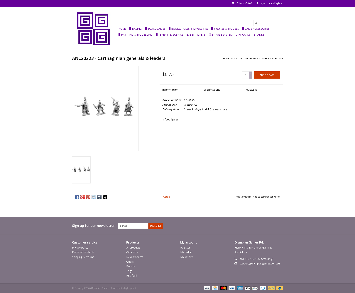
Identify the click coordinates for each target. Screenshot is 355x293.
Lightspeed (130, 288)
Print (277, 196)
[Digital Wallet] (251, 288)
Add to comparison (263, 196)
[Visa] (231, 288)
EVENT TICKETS (196, 34)
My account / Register (271, 3)
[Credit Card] (215, 288)
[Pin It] (88, 197)
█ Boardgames (155, 28)
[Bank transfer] (206, 288)
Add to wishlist (244, 196)
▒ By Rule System (221, 34)
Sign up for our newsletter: (93, 226)
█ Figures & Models (225, 28)
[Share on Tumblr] (99, 197)
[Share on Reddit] (94, 197)
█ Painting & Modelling (136, 34)
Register (185, 247)
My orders (186, 252)
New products (134, 257)
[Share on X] (105, 197)
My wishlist (186, 257)
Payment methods (83, 252)
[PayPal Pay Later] (279, 288)
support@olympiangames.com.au (260, 263)
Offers (130, 261)
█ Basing (135, 28)
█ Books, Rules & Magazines (188, 28)
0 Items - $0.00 (244, 3)
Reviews (251, 89)
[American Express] (240, 288)
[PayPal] (271, 288)
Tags (129, 271)
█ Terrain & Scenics (169, 34)
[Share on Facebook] (77, 197)
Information (170, 89)
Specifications (212, 89)
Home (122, 28)
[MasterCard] (223, 288)
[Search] (256, 23)
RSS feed (131, 275)
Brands (259, 34)
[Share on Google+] (82, 197)
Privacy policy (80, 247)
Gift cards (243, 34)
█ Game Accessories (256, 28)
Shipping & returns (83, 257)
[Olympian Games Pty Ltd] (94, 28)
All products (133, 247)
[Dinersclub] (262, 288)
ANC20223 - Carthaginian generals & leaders (257, 58)
